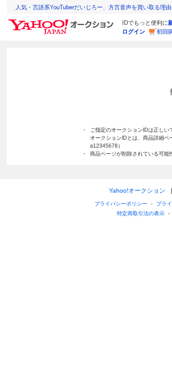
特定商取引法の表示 (141, 213)
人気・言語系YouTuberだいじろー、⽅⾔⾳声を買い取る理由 (93, 7)
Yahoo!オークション (137, 190)
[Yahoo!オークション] (62, 21)
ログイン (133, 31)
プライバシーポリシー (120, 204)
